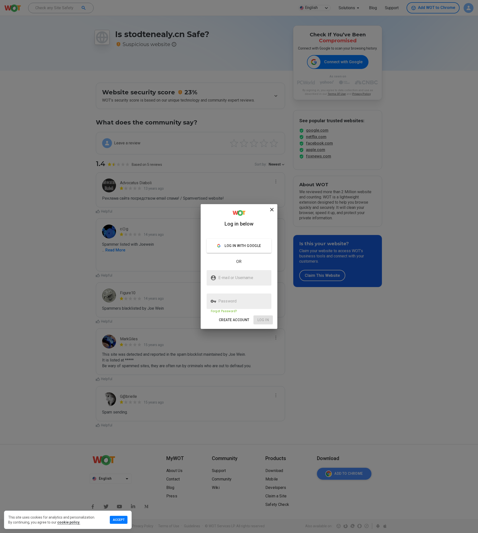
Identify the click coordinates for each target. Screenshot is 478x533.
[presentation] (239, 266)
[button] (234, 320)
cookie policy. (68, 522)
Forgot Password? (224, 311)
